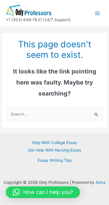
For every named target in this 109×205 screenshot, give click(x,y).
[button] (43, 192)
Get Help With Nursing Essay (54, 150)
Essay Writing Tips (54, 160)
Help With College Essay (54, 142)
